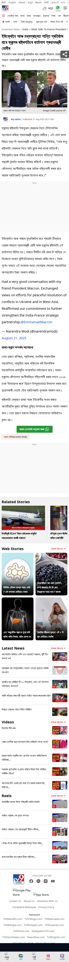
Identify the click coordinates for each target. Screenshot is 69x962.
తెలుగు (38, 2)
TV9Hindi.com (21, 931)
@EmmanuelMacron (36, 322)
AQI (50, 8)
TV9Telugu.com (33, 919)
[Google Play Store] (23, 892)
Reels (7, 795)
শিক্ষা (53, 15)
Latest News (13, 648)
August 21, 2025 (14, 338)
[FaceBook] (31, 881)
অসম (22, 15)
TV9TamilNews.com (13, 937)
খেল (59, 15)
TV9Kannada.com (54, 919)
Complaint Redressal (24, 907)
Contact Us (15, 901)
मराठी (46, 2)
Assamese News (11, 29)
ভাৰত (29, 15)
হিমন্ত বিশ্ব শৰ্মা (56, 21)
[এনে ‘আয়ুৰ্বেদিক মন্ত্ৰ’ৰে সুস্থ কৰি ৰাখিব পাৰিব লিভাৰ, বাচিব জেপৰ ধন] (17, 599)
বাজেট (7, 21)
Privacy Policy (46, 907)
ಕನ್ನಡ (30, 2)
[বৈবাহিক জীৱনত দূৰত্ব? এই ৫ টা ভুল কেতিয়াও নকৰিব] (51, 599)
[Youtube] (53, 881)
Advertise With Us (47, 901)
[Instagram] (46, 881)
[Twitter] (38, 881)
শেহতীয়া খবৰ (12, 15)
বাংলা (63, 2)
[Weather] (45, 8)
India (25, 29)
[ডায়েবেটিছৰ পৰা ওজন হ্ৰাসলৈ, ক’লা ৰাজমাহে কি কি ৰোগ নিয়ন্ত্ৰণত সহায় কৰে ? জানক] (51, 555)
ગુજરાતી (55, 2)
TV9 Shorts (26, 21)
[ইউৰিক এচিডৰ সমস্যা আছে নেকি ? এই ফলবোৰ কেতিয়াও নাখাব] (17, 555)
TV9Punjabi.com (33, 925)
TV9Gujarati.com (54, 925)
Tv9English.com (56, 937)
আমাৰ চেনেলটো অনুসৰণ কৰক (31, 429)
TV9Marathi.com (12, 919)
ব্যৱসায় (46, 15)
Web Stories (13, 548)
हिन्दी (4, 2)
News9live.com (36, 937)
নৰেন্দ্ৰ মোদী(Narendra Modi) (15, 436)
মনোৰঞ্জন (37, 15)
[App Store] (43, 896)
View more (57, 548)
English (12, 2)
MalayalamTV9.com (43, 931)
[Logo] (5, 8)
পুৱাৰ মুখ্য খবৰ (41, 21)
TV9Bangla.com (13, 925)
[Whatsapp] (57, 8)
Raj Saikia (16, 119)
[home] (3, 15)
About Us (29, 901)
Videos (8, 721)
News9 (22, 2)
